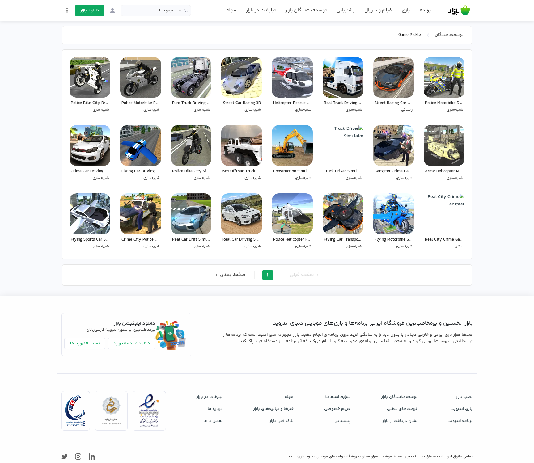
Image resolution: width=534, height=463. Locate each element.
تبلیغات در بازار (261, 10)
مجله (231, 10)
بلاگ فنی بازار (281, 421)
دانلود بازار (89, 10)
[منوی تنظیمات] (67, 10)
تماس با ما (213, 421)
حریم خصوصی (337, 409)
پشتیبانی (345, 10)
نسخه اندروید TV (85, 343)
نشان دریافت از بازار (400, 421)
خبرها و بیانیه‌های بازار (273, 409)
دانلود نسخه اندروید (131, 343)
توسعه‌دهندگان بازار (306, 10)
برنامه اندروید (460, 421)
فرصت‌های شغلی (402, 409)
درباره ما (215, 409)
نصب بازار (464, 397)
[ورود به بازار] (112, 10)
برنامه (425, 10)
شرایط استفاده (337, 397)
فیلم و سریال (378, 10)
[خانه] (459, 10)
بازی (406, 10)
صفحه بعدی (232, 275)
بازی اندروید (462, 409)
